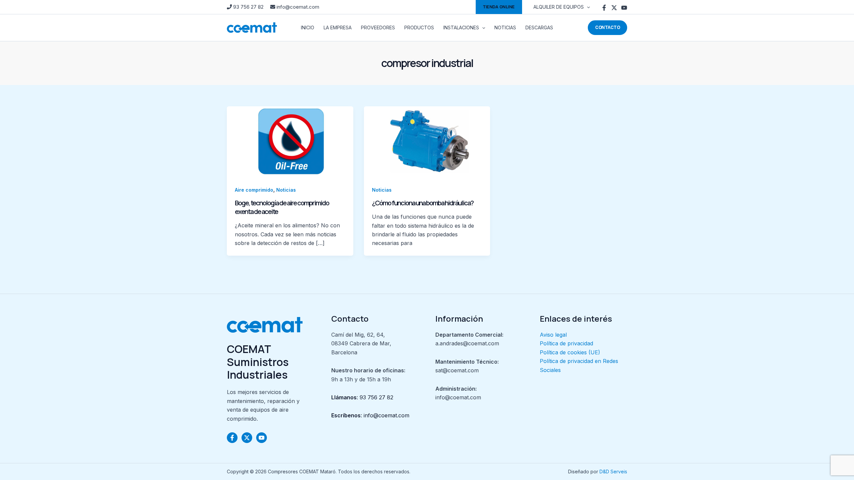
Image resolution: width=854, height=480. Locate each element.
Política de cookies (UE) (570, 352)
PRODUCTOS (419, 27)
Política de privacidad (566, 343)
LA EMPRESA (338, 27)
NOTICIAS (505, 27)
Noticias (286, 190)
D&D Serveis (613, 471)
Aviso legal (553, 334)
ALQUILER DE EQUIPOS (558, 7)
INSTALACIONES (461, 27)
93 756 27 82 (248, 7)
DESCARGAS (539, 27)
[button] (499, 7)
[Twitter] (614, 8)
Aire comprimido (254, 190)
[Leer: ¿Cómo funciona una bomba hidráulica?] (427, 141)
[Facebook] (604, 8)
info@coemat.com (297, 7)
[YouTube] (624, 8)
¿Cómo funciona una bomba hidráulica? (422, 202)
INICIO (307, 27)
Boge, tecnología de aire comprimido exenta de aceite (282, 207)
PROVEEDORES (378, 27)
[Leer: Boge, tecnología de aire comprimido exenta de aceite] (290, 141)
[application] (587, 7)
